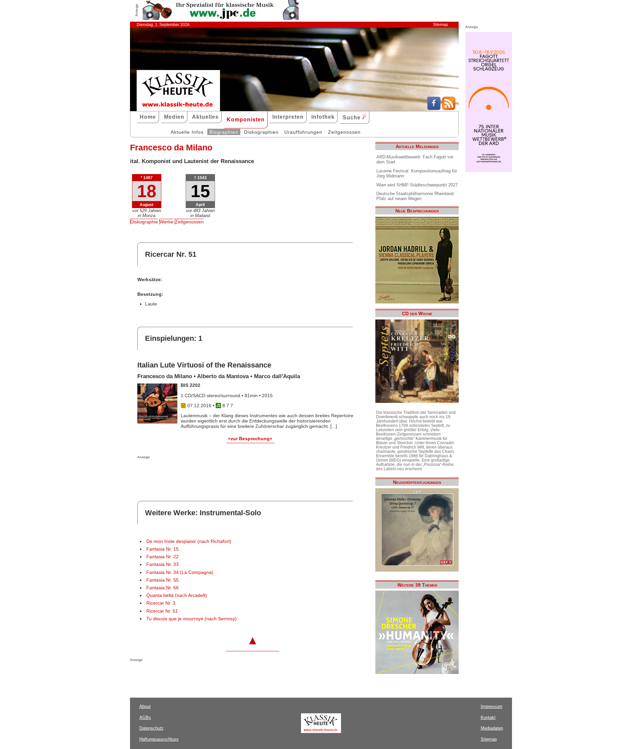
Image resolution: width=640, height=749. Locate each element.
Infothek (323, 117)
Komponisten (246, 119)
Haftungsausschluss (159, 739)
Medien (174, 117)
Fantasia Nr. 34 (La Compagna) (179, 572)
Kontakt (488, 717)
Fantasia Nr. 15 (162, 549)
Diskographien (261, 132)
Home (148, 117)
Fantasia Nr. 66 (162, 587)
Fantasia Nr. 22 (162, 556)
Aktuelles (205, 117)
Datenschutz (151, 728)
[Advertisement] (215, 472)
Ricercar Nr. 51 (162, 611)
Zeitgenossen (344, 132)
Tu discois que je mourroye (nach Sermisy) (191, 618)
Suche (352, 117)
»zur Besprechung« (250, 438)
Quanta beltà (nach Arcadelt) (176, 595)
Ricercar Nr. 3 (160, 603)
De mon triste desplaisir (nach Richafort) (188, 541)
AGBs (145, 717)
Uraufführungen (303, 132)
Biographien (223, 132)
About (145, 706)
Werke (166, 221)
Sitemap (440, 24)
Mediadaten (492, 728)
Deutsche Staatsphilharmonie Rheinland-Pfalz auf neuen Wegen (415, 196)
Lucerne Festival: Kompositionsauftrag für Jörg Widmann (416, 173)
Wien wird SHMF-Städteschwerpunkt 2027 (417, 184)
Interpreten (288, 117)
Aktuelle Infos (187, 132)
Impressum (491, 706)
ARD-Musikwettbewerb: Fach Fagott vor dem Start (414, 159)
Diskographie (144, 221)
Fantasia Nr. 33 (162, 564)
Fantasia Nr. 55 (162, 580)
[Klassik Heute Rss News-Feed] (448, 108)
